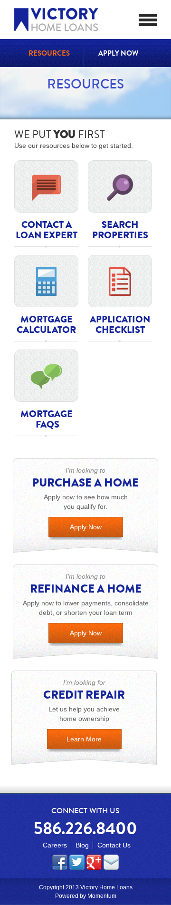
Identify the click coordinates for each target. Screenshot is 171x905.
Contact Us (114, 845)
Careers (55, 845)
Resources (49, 53)
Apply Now (118, 53)
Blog (82, 845)
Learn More (84, 739)
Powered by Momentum (85, 896)
